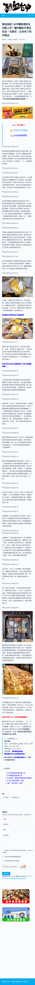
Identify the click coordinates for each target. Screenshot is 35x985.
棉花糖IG (21, 125)
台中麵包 (6, 797)
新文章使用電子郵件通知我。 (12, 861)
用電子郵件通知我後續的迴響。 (13, 856)
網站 (4, 829)
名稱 (5, 819)
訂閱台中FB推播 (20, 130)
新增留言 (6, 835)
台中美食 (15, 39)
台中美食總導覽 (20, 135)
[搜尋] (29, 15)
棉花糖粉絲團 (18, 757)
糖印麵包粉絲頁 (17, 751)
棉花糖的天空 (15, 797)
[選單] (32, 15)
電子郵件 (6, 824)
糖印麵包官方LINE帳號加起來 (14, 754)
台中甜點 (9, 39)
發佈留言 (6, 873)
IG (25, 757)
